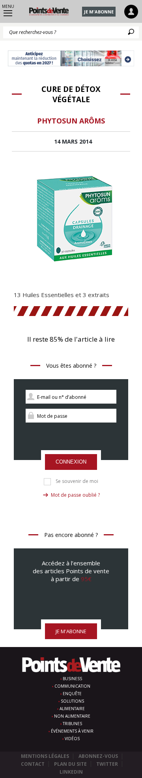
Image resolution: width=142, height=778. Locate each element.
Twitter (107, 764)
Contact (33, 764)
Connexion (71, 462)
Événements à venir (72, 731)
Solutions (72, 701)
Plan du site (70, 764)
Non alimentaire (72, 716)
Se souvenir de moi (77, 481)
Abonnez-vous (98, 756)
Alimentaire (72, 708)
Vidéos (72, 738)
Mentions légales (45, 756)
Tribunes (72, 723)
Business (72, 678)
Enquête (72, 693)
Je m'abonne (99, 12)
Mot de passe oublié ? (75, 495)
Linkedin (71, 772)
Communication (72, 686)
